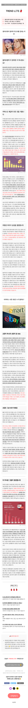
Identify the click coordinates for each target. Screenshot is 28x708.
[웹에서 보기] (20, 683)
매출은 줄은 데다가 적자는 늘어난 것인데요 (15, 453)
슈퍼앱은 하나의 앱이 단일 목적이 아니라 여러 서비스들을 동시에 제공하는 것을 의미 (14, 494)
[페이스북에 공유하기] (7, 683)
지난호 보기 (23, 4)
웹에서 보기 (17, 4)
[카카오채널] (17, 688)
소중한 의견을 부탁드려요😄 (13, 665)
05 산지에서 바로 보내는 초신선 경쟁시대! (12, 624)
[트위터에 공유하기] (13, 683)
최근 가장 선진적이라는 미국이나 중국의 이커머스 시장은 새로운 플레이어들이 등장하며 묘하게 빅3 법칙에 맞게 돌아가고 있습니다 (14, 381)
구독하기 (14, 695)
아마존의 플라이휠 (9, 136)
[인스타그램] (10, 688)
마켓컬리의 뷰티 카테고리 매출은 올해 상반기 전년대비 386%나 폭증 (14, 85)
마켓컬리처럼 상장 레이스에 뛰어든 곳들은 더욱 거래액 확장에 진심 (14, 196)
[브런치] (14, 688)
